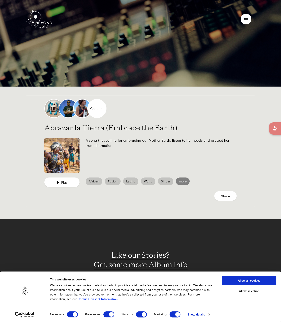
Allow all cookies (249, 280)
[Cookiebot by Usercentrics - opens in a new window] (24, 314)
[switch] (108, 314)
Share (225, 196)
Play (64, 182)
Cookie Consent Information (98, 299)
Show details (196, 314)
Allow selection (249, 291)
